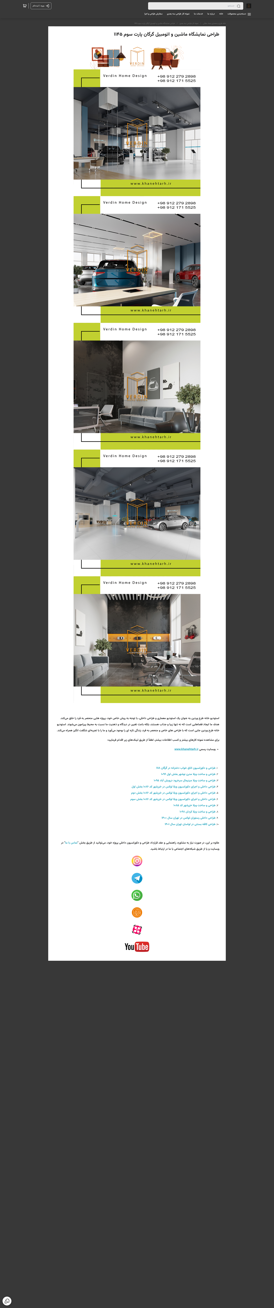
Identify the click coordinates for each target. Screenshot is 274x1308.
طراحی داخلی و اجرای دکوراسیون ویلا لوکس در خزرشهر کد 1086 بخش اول (173, 787)
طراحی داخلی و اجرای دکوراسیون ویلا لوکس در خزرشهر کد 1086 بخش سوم (172, 799)
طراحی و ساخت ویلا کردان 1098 (197, 812)
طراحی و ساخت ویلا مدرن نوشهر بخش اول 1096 (188, 774)
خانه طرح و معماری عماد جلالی (214, 23)
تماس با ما (71, 843)
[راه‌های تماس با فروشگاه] (7, 1301)
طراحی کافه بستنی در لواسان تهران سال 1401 (190, 824)
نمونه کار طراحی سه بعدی (188, 23)
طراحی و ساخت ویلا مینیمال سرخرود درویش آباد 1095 (184, 780)
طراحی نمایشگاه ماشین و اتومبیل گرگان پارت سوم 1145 (154, 23)
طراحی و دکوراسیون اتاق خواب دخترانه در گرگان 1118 (185, 768)
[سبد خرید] (25, 6)
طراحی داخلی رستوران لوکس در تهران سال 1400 (188, 818)
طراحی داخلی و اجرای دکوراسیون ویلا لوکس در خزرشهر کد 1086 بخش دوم (173, 793)
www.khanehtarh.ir (186, 749)
